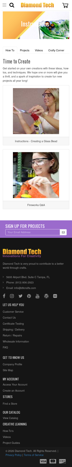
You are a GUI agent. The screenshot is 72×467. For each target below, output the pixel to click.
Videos (39, 50)
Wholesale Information (16, 341)
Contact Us (9, 317)
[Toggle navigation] (4, 5)
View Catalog (10, 418)
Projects (24, 50)
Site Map (8, 370)
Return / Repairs (12, 335)
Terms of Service (34, 455)
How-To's (8, 431)
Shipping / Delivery (14, 329)
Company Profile (12, 364)
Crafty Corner (56, 50)
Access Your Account (15, 384)
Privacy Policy (14, 455)
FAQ (5, 347)
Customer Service (13, 311)
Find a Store (10, 403)
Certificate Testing (13, 323)
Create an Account (14, 390)
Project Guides (11, 443)
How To (10, 50)
